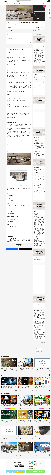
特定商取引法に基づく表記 (39, 351)
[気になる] (16, 371)
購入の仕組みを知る (38, 29)
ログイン (49, 1)
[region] (25, 364)
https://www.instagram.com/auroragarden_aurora (17, 229)
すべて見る (48, 393)
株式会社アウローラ (11, 34)
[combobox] (24, 1)
